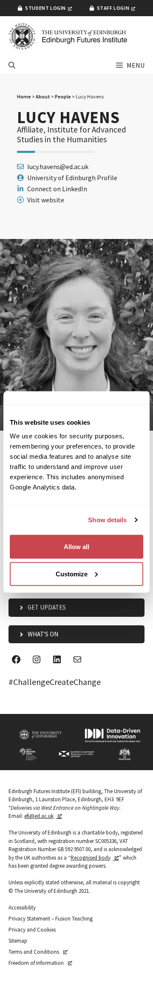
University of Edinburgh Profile (72, 177)
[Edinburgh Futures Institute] (68, 36)
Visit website (45, 200)
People (63, 96)
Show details (107, 520)
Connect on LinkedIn (57, 188)
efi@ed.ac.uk (39, 816)
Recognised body (90, 857)
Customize (72, 573)
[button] (12, 65)
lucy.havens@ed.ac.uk (57, 166)
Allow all (76, 546)
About (43, 96)
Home (24, 96)
